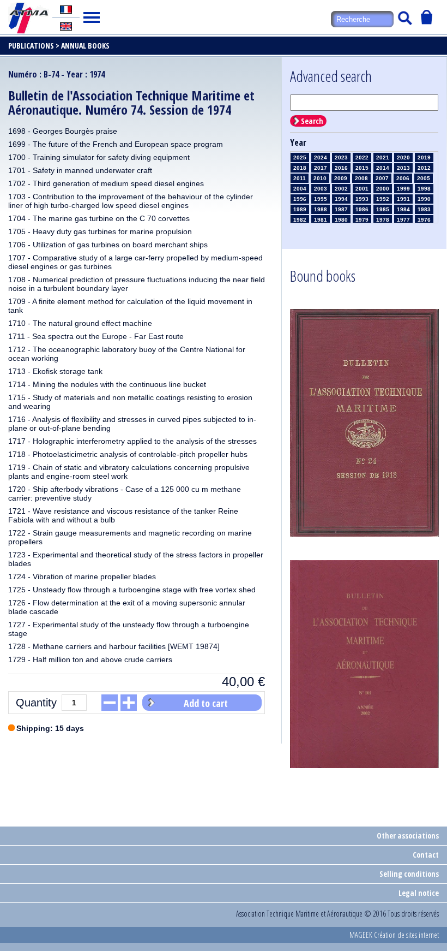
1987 (341, 209)
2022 (362, 157)
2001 (362, 189)
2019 (424, 157)
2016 (341, 168)
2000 (382, 189)
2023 (341, 157)
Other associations (408, 835)
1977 (403, 220)
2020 (403, 157)
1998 (424, 189)
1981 (320, 220)
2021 (382, 157)
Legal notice (418, 893)
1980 (341, 220)
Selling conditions (409, 874)
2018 (299, 168)
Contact (426, 854)
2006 (402, 178)
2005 (423, 178)
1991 (403, 199)
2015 (362, 168)
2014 (382, 168)
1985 (382, 209)
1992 (382, 199)
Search (312, 121)
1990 (424, 199)
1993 (362, 199)
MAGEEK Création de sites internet (394, 935)
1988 (320, 209)
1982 (299, 220)
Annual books (85, 45)
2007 (382, 178)
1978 (382, 220)
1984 (403, 209)
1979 (362, 220)
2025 (299, 157)
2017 (320, 168)
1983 (424, 209)
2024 (320, 157)
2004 (299, 189)
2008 (361, 178)
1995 (320, 199)
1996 (299, 199)
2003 (320, 189)
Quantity (36, 703)
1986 (362, 209)
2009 (340, 178)
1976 (424, 220)
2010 (320, 178)
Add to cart (206, 703)
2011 (299, 178)
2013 (403, 168)
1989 (299, 209)
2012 (424, 168)
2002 (341, 189)
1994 (341, 199)
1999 (403, 189)
